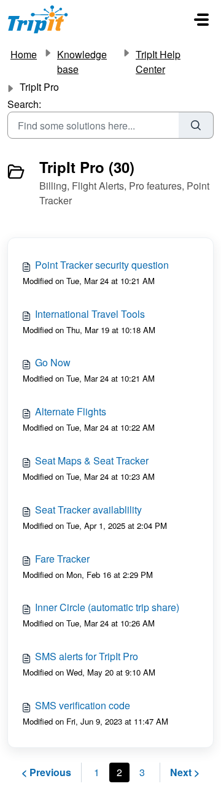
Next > (185, 772)
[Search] (196, 125)
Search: (24, 104)
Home (23, 54)
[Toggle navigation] (201, 20)
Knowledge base (82, 61)
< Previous (46, 772)
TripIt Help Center (158, 61)
